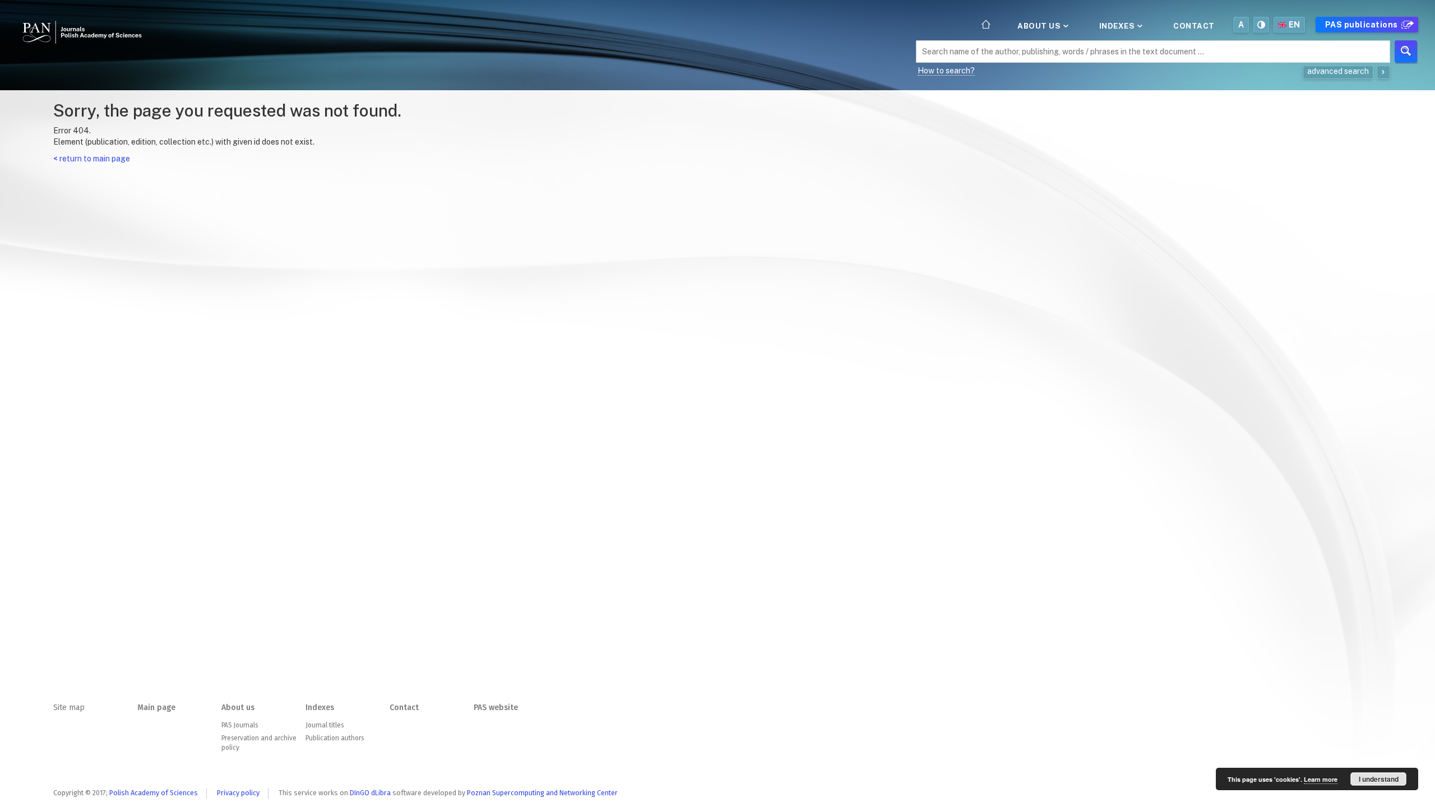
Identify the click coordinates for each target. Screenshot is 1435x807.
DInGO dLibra (370, 793)
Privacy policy (238, 793)
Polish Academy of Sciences (153, 793)
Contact (1194, 25)
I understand (1379, 779)
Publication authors (334, 738)
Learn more (1320, 779)
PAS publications (1362, 24)
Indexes (1118, 25)
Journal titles (324, 725)
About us (1040, 25)
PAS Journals (239, 725)
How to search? (946, 70)
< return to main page (91, 158)
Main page (156, 707)
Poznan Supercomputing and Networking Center (542, 793)
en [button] (1294, 24)
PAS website (496, 707)
